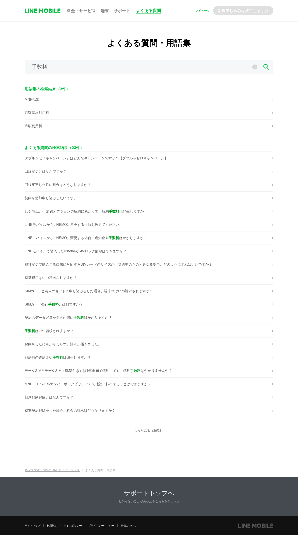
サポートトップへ (149, 493)
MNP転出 (32, 99)
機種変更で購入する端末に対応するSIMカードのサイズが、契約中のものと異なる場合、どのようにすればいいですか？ (118, 264)
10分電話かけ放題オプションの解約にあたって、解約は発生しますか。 (86, 211)
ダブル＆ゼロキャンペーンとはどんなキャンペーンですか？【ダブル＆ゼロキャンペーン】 (96, 158)
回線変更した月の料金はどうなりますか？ (58, 185)
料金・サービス (81, 10)
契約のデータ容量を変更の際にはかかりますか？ (68, 317)
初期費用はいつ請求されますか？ (51, 278)
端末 (105, 10)
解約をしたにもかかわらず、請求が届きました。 (63, 344)
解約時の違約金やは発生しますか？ (58, 357)
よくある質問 (148, 10)
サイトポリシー (72, 525)
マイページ (202, 10)
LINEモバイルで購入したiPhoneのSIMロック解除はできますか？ (76, 251)
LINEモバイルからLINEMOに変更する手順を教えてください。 (74, 224)
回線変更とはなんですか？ (46, 171)
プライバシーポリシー (101, 525)
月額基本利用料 (37, 113)
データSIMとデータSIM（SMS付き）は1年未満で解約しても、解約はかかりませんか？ (98, 371)
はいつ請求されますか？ (49, 331)
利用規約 (52, 525)
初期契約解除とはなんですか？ (49, 397)
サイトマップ (32, 525)
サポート (122, 10)
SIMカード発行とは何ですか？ (54, 304)
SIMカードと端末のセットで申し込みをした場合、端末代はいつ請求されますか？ (89, 291)
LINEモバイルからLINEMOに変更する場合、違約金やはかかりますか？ (86, 238)
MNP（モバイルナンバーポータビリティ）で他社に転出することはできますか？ (88, 384)
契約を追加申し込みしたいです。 (51, 198)
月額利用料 (33, 126)
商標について (128, 525)
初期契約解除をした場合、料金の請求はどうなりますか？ (70, 410)
